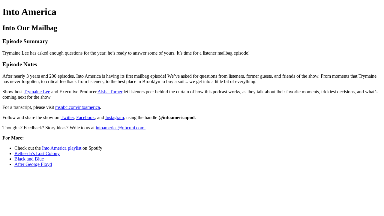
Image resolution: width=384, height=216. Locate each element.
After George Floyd (33, 164)
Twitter (67, 117)
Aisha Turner (110, 91)
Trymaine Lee (37, 91)
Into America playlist (61, 148)
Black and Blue (29, 158)
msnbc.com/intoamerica (77, 107)
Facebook (85, 117)
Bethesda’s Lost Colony (37, 153)
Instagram (114, 117)
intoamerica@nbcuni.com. (121, 127)
